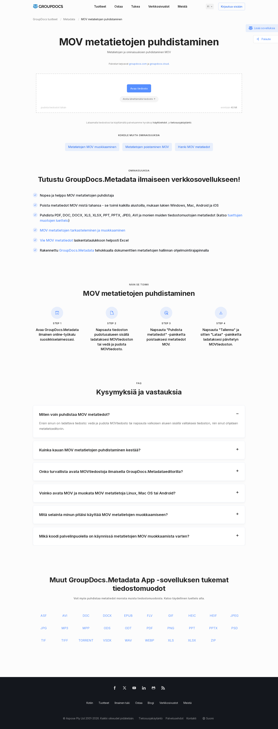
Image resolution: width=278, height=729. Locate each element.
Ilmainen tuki (122, 702)
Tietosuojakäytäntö (151, 718)
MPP (85, 628)
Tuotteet (100, 6)
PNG (170, 628)
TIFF (64, 640)
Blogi (151, 702)
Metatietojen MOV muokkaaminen (92, 147)
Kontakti (191, 718)
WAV (128, 640)
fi (208, 6)
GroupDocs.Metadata (100, 179)
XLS (171, 640)
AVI (64, 615)
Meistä (182, 6)
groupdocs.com (138, 63)
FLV (149, 615)
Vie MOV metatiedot (56, 240)
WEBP (149, 640)
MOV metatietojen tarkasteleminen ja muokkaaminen (82, 230)
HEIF (213, 615)
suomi (210, 718)
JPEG (234, 615)
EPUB (128, 615)
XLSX (192, 640)
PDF (150, 628)
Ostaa (118, 6)
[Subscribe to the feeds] (163, 688)
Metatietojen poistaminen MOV (147, 147)
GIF (170, 615)
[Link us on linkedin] (144, 688)
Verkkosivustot (158, 6)
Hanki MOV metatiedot (194, 147)
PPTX (213, 628)
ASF (43, 615)
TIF (43, 640)
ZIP (213, 640)
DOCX (107, 615)
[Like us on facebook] (114, 688)
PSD (234, 628)
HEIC (192, 615)
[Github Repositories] (153, 688)
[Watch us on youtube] (134, 688)
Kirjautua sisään (231, 6)
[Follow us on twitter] (124, 688)
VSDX (107, 640)
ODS (107, 628)
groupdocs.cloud (159, 63)
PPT (192, 628)
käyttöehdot (160, 122)
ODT (128, 628)
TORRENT (85, 640)
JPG (43, 628)
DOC (86, 615)
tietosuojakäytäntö (181, 122)
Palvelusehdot (174, 718)
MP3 (64, 628)
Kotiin (89, 702)
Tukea (135, 6)
